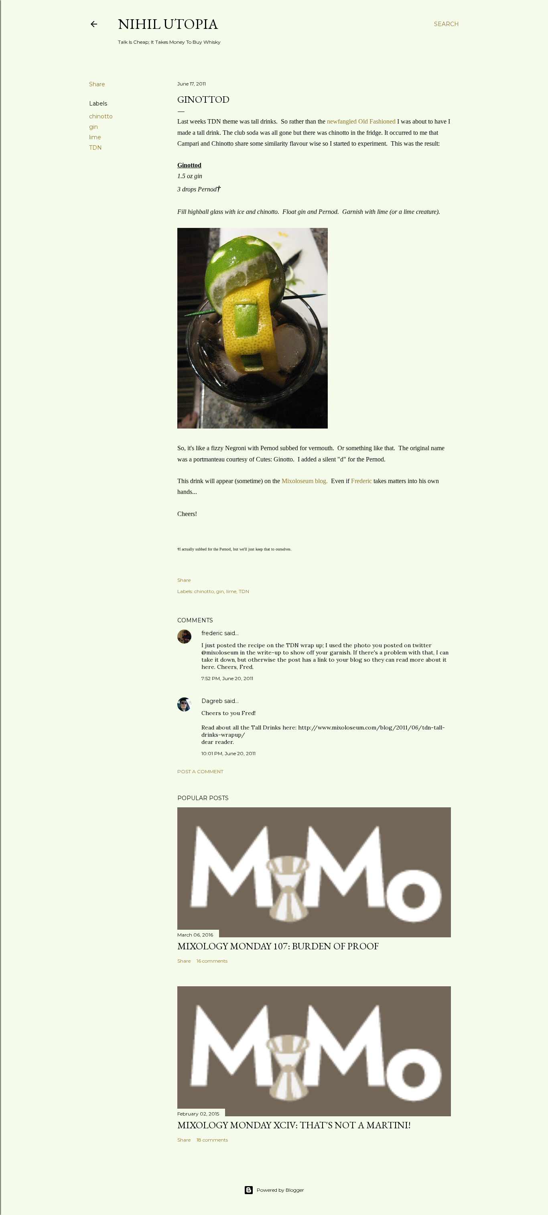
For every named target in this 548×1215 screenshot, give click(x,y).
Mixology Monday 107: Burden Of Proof (278, 946)
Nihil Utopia (168, 23)
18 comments (212, 1140)
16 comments (212, 961)
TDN (95, 147)
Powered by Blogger (280, 1190)
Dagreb (212, 701)
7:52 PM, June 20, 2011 (227, 678)
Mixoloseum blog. (305, 480)
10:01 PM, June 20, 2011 (228, 753)
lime (95, 137)
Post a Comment (200, 771)
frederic (212, 633)
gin (93, 126)
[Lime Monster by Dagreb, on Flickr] (252, 426)
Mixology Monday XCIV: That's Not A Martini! (294, 1125)
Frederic (361, 480)
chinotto (101, 116)
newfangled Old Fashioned (361, 121)
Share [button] (97, 84)
